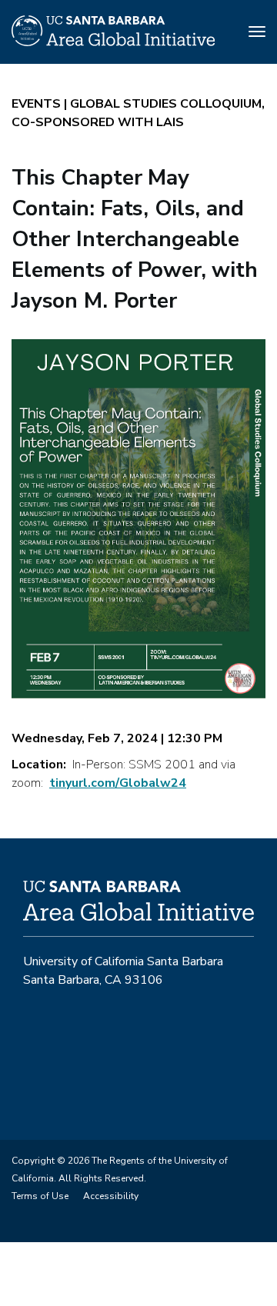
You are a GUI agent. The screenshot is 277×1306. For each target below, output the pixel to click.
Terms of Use (40, 1196)
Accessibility (110, 1196)
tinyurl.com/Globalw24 (117, 783)
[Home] (113, 42)
